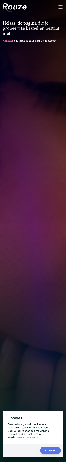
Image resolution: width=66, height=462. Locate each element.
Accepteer (50, 450)
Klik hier (8, 41)
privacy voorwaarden (27, 437)
